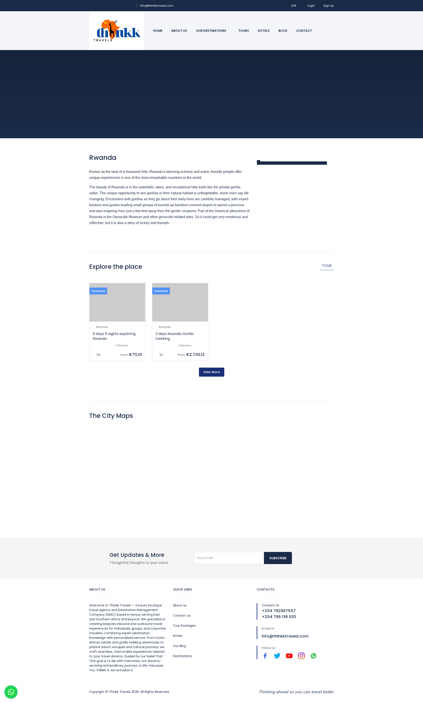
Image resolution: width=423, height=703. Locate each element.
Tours (243, 30)
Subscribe (277, 558)
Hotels (264, 30)
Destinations (182, 656)
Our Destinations (211, 30)
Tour (327, 265)
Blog (282, 30)
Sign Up (328, 5)
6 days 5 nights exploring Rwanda (114, 336)
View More (211, 372)
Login (311, 5)
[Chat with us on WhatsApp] (11, 692)
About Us (179, 30)
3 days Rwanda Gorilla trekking (174, 336)
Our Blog (179, 646)
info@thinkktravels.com (156, 6)
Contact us (181, 615)
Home (157, 30)
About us (180, 605)
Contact (304, 30)
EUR (294, 5)
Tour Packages (184, 625)
